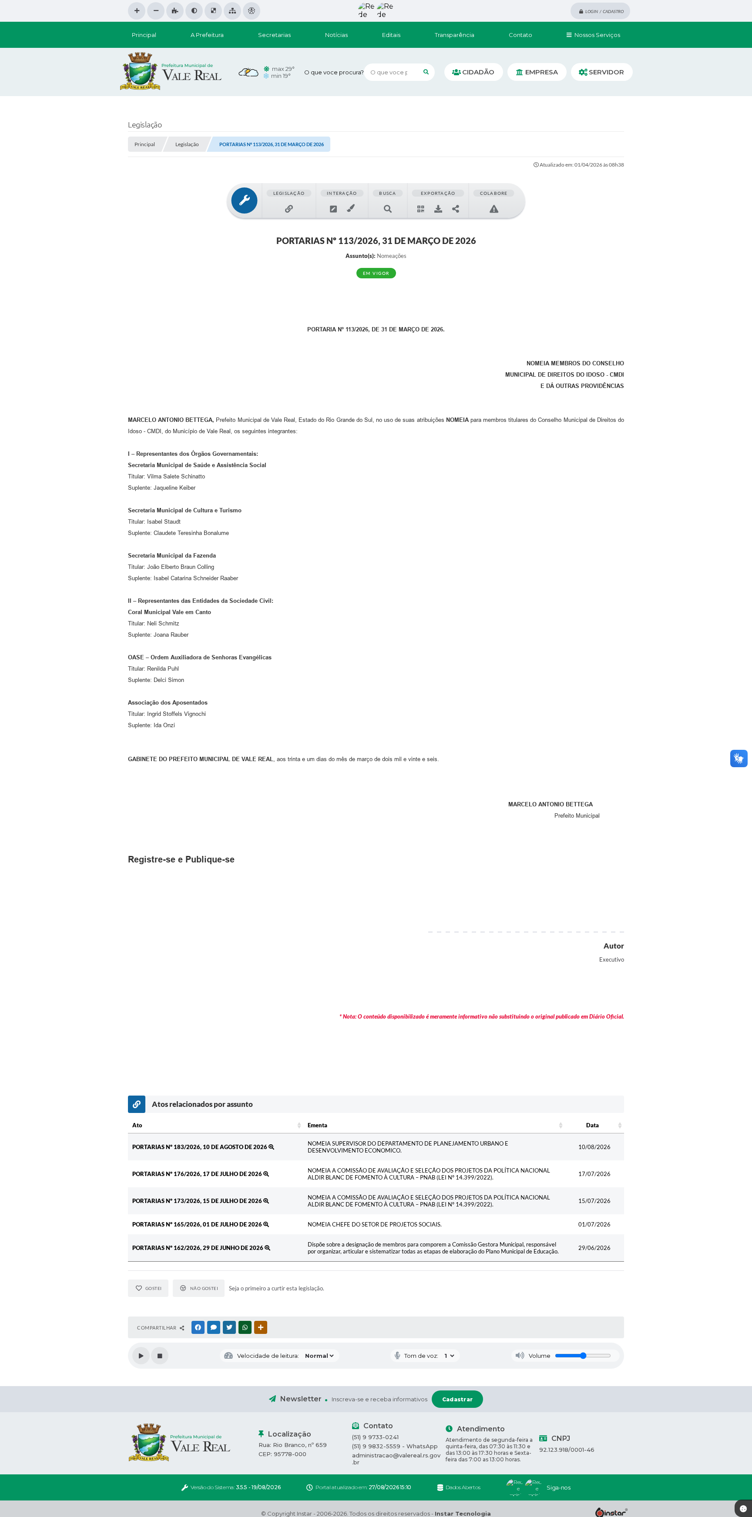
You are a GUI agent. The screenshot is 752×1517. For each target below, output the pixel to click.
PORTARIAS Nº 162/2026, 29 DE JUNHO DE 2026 (198, 1247)
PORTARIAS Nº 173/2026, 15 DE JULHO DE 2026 (197, 1200)
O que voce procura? (334, 72)
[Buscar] (426, 72)
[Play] (141, 1355)
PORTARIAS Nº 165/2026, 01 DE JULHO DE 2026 (197, 1224)
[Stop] (159, 1355)
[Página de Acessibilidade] (251, 11)
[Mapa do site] (232, 11)
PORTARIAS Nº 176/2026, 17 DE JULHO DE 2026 (197, 1173)
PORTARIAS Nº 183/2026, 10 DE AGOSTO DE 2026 (200, 1146)
